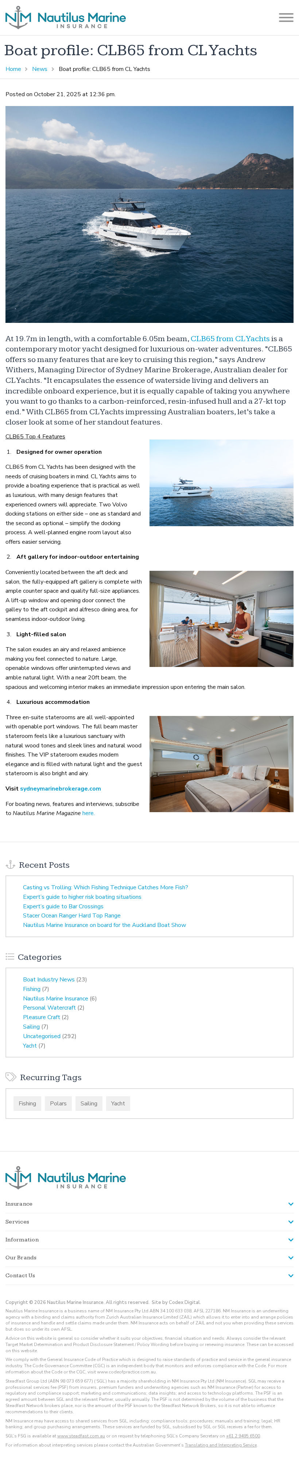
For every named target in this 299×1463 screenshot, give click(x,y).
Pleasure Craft (41, 1017)
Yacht (30, 1046)
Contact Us (20, 1275)
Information (22, 1239)
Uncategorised (42, 1036)
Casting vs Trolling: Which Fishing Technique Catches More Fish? (105, 887)
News (39, 69)
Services (17, 1221)
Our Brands (21, 1257)
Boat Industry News (49, 980)
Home (13, 69)
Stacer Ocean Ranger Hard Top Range (72, 916)
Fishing (31, 989)
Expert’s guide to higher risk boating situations (82, 897)
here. (88, 813)
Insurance (18, 1203)
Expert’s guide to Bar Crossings (63, 906)
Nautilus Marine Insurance (55, 999)
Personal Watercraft (49, 1008)
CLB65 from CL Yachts (230, 339)
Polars (58, 1104)
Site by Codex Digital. (176, 1302)
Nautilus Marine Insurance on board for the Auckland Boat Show (104, 925)
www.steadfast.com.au (81, 1436)
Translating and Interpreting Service (221, 1445)
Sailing (31, 1027)
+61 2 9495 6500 (243, 1436)
